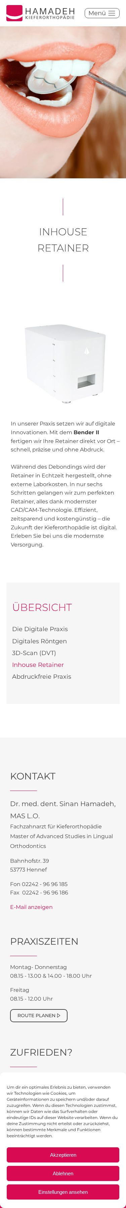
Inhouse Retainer (38, 665)
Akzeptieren (63, 1155)
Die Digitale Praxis (40, 629)
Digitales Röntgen (39, 641)
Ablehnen (63, 1173)
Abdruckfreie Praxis (41, 676)
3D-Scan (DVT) (34, 653)
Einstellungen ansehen (63, 1192)
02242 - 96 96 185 (45, 884)
